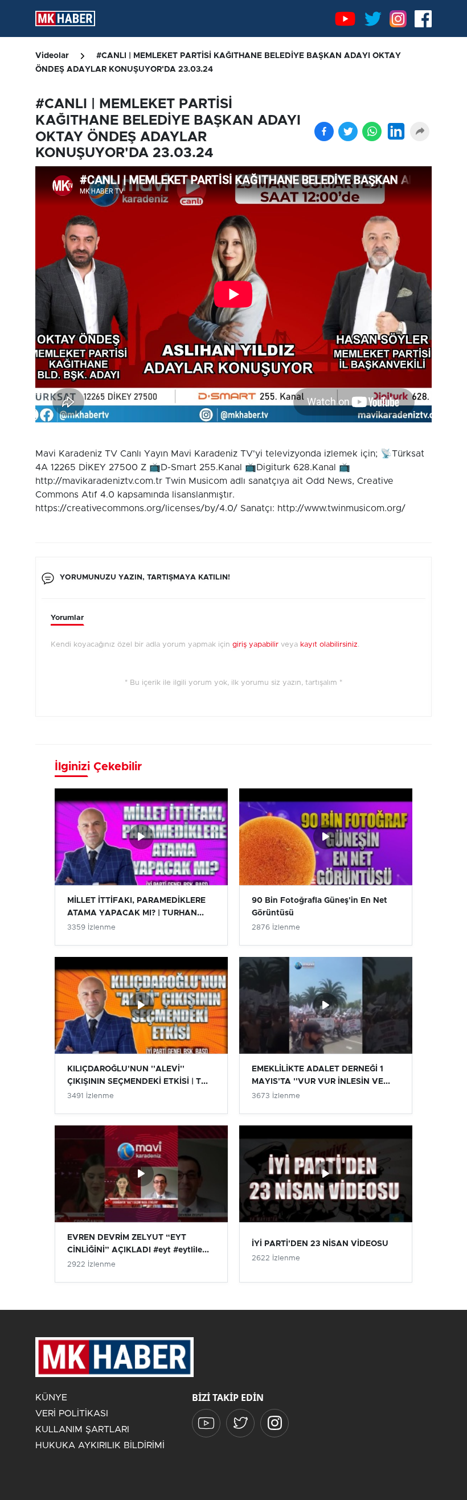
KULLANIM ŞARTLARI (82, 1429)
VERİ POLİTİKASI (71, 1413)
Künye (51, 1397)
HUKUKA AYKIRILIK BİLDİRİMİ (100, 1445)
